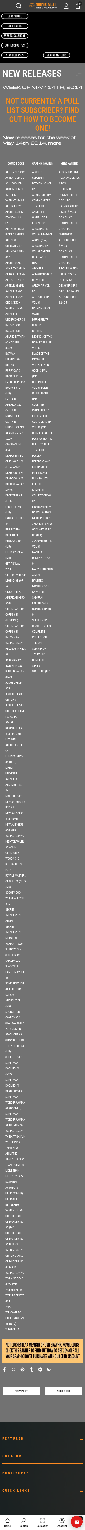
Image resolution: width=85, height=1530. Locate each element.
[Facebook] (4, 1369)
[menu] (5, 6)
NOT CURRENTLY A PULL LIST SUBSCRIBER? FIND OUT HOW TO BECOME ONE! (42, 114)
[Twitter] (13, 1369)
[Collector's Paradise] (15, 16)
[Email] (49, 1369)
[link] (23, 1522)
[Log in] (66, 6)
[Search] (18, 6)
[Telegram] (40, 1369)
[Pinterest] (22, 1369)
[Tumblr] (31, 1369)
